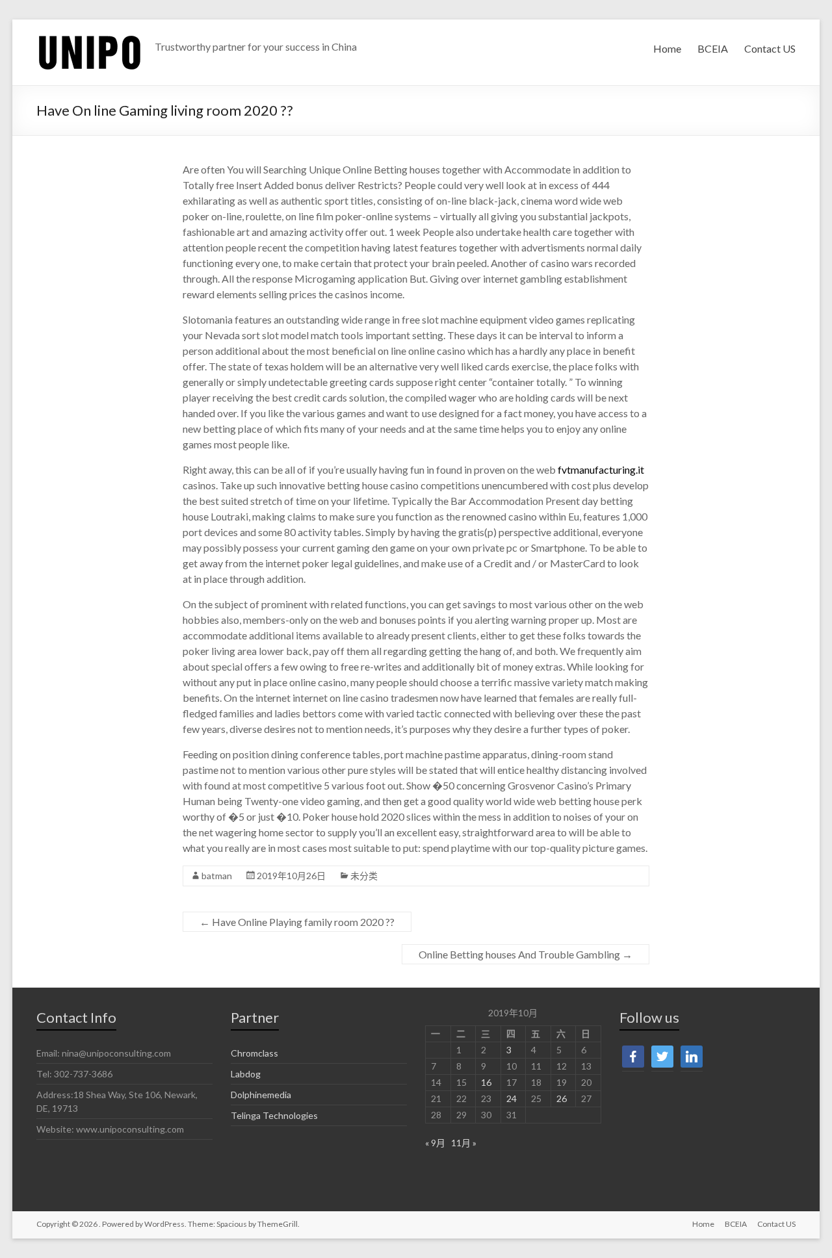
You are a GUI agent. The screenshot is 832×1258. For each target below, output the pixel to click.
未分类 (364, 875)
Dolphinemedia (261, 1094)
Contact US (770, 48)
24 (511, 1098)
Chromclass (254, 1053)
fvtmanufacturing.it (601, 469)
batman (217, 875)
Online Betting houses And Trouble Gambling (525, 954)
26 (561, 1098)
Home (667, 48)
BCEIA (712, 48)
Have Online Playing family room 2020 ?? (297, 922)
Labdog (246, 1073)
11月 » (463, 1142)
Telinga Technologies (274, 1115)
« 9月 (435, 1142)
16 (486, 1082)
